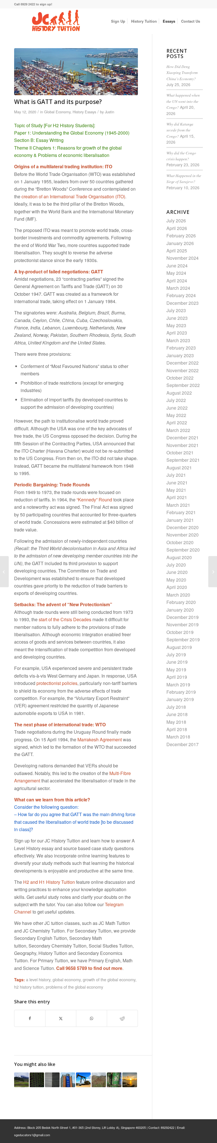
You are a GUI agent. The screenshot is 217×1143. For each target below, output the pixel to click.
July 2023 (176, 310)
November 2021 (182, 445)
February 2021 (181, 512)
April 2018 (176, 729)
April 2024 (176, 280)
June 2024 (177, 265)
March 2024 (178, 288)
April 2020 (176, 587)
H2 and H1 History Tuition (49, 882)
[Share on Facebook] (29, 1018)
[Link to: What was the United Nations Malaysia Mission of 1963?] (52, 1079)
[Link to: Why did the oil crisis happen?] (114, 1079)
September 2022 (183, 385)
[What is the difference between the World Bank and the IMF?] (4, 571)
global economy (67, 979)
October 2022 (180, 377)
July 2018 (176, 707)
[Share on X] (60, 1018)
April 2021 (176, 497)
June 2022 (177, 408)
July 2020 (176, 564)
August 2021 (179, 467)
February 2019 (181, 692)
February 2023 (181, 347)
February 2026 (181, 235)
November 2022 (182, 370)
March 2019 (178, 684)
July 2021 (176, 475)
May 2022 (176, 415)
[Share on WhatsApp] (91, 1018)
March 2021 (178, 505)
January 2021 (180, 520)
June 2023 (177, 318)
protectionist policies (56, 683)
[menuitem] (118, 21)
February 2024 (181, 295)
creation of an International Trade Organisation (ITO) (73, 196)
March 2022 (178, 430)
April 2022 (176, 422)
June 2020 (177, 572)
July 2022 (176, 400)
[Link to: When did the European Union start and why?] (67, 1079)
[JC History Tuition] (56, 21)
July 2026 (176, 220)
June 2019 (177, 662)
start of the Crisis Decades (65, 619)
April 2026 (176, 228)
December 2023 (182, 303)
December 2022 (182, 362)
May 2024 (176, 273)
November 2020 (182, 534)
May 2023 (176, 325)
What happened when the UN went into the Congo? (183, 101)
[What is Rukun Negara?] (212, 571)
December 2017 (182, 744)
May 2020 (176, 579)
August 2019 (179, 647)
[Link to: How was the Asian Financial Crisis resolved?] (37, 1079)
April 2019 (176, 677)
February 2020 (181, 602)
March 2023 (178, 340)
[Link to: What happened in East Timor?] (99, 1079)
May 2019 (176, 669)
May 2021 (176, 490)
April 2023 (176, 332)
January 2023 (180, 355)
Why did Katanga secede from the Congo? (179, 130)
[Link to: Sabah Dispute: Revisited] (21, 1079)
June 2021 (177, 482)
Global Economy (57, 111)
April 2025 (176, 250)
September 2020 (183, 549)
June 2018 (177, 714)
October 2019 (180, 632)
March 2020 (178, 594)
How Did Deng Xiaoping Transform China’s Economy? (182, 72)
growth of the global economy (109, 979)
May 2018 (176, 722)
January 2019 (180, 699)
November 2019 (182, 624)
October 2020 (180, 542)
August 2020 (179, 557)
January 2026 (180, 243)
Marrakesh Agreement (99, 739)
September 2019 (183, 639)
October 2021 (180, 452)
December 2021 (182, 437)
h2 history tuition (29, 987)
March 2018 (178, 736)
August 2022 (179, 392)
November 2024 (182, 258)
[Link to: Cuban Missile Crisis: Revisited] (129, 1079)
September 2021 (183, 460)
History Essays (84, 111)
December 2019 (182, 617)
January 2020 (180, 609)
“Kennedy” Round (94, 499)
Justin (109, 111)
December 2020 (182, 527)
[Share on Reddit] (122, 1018)
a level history (38, 979)
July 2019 (176, 654)
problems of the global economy (74, 987)
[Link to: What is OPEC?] (83, 1079)
